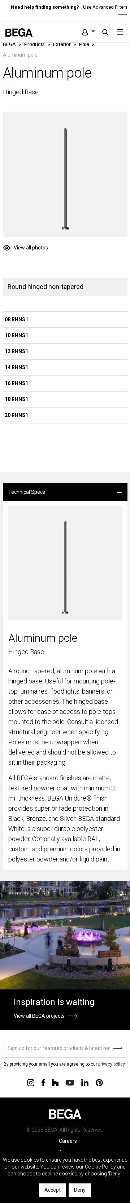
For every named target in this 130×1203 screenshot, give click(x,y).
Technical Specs (26, 492)
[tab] (65, 492)
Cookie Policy (100, 1167)
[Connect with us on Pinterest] (99, 1082)
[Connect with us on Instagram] (30, 1082)
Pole (84, 44)
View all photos (31, 248)
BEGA (9, 44)
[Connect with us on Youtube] (70, 1082)
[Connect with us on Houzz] (55, 1082)
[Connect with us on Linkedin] (84, 1082)
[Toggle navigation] (120, 32)
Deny (80, 1190)
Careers (68, 1141)
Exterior (62, 44)
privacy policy (111, 1064)
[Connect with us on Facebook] (43, 1082)
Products (34, 44)
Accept (52, 1190)
